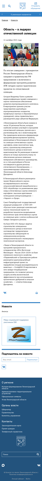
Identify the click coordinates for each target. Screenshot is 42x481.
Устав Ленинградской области (14, 399)
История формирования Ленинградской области (18, 387)
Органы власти (10, 405)
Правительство (8, 412)
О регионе (7, 382)
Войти (28, 479)
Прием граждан (8, 428)
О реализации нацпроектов (21, 14)
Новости (14, 20)
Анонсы (5, 311)
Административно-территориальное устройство (17, 392)
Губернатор (6, 409)
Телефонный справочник (12, 431)
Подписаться (32, 359)
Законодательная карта (11, 425)
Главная (5, 20)
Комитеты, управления (11, 415)
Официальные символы (11, 396)
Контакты (7, 421)
